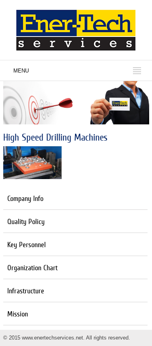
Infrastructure (25, 290)
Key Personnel (26, 244)
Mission (17, 314)
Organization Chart (32, 267)
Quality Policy (26, 221)
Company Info (25, 198)
